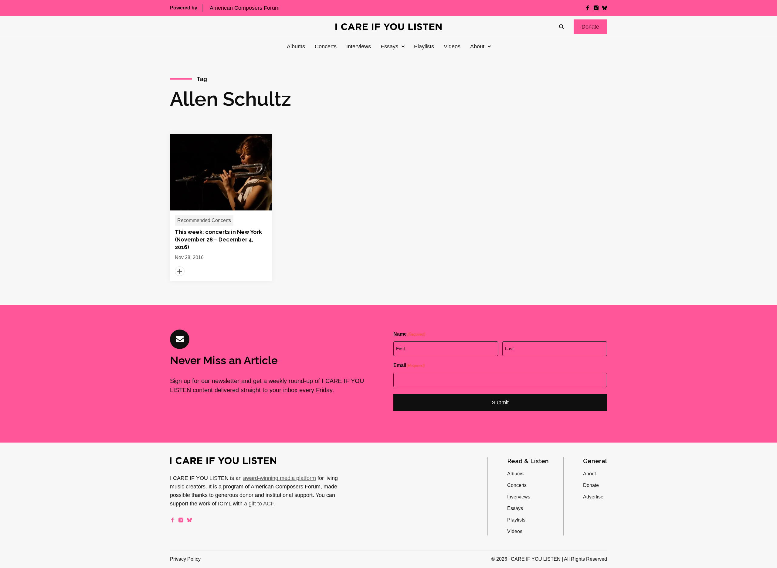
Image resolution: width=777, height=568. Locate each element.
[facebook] (587, 7)
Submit (500, 402)
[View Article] (221, 207)
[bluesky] (604, 7)
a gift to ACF (259, 504)
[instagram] (596, 7)
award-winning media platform (279, 478)
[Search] (561, 26)
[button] (590, 26)
